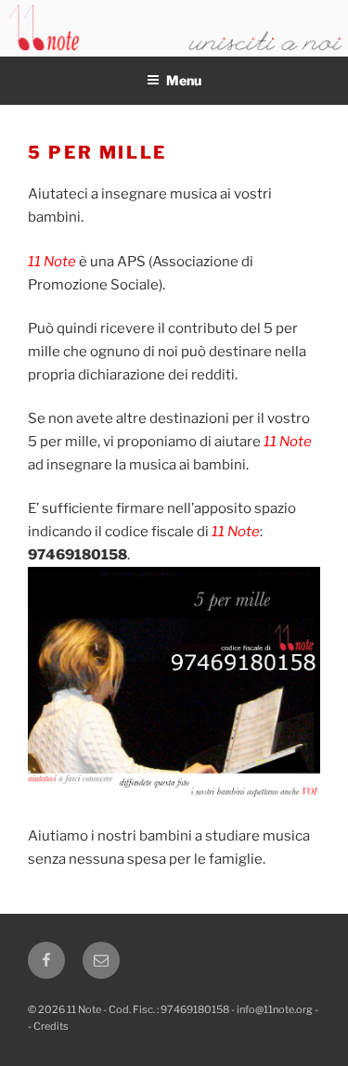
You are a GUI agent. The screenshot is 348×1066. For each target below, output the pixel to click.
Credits (51, 1026)
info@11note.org (275, 1009)
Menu (183, 80)
